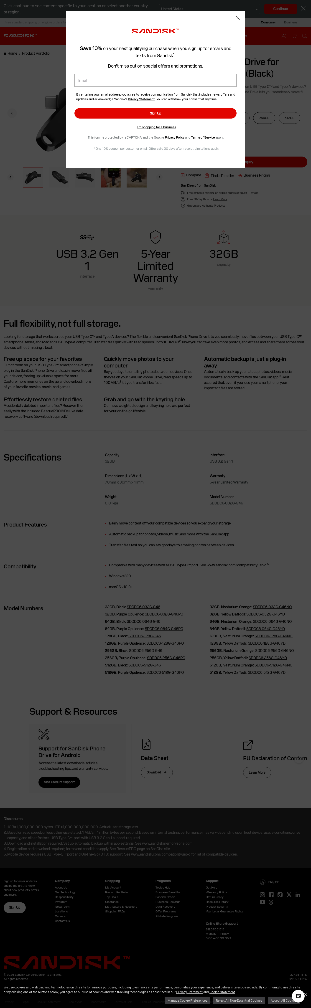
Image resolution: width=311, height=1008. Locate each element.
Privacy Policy (174, 137)
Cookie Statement (222, 992)
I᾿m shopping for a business (156, 127)
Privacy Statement (189, 992)
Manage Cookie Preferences (187, 1000)
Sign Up (155, 113)
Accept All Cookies (284, 1000)
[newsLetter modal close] (238, 18)
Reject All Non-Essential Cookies (239, 1000)
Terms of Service (203, 137)
